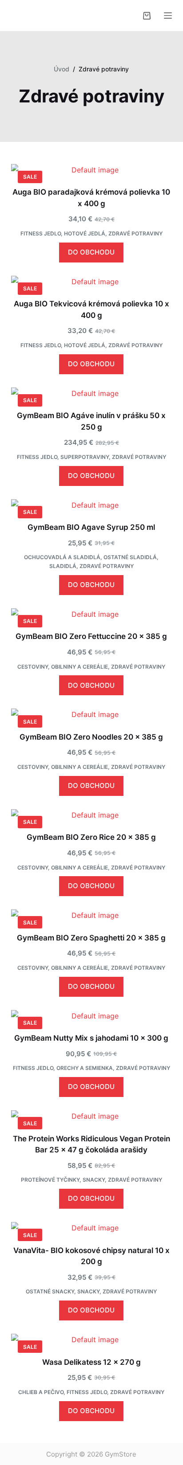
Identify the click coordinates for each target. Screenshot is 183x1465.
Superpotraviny (84, 457)
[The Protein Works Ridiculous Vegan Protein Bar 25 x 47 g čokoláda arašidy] (91, 1116)
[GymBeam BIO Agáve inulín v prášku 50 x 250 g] (91, 393)
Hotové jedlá (84, 233)
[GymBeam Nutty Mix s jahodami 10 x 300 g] (91, 1016)
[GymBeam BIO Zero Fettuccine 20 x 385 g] (91, 614)
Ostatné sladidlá (130, 557)
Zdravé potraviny (135, 233)
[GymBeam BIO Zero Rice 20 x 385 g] (91, 815)
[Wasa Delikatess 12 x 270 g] (91, 1339)
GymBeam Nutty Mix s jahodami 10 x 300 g (91, 1038)
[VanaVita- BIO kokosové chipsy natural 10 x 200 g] (91, 1228)
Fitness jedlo (40, 233)
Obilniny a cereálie (79, 666)
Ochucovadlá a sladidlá (62, 557)
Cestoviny (32, 666)
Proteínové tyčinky (50, 1179)
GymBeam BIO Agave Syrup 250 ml (91, 527)
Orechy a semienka (84, 1068)
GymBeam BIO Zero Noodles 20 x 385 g (91, 736)
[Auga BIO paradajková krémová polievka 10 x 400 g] (91, 170)
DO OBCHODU (91, 252)
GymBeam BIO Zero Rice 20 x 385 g (91, 837)
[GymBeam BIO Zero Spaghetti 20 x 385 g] (91, 915)
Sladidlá (62, 566)
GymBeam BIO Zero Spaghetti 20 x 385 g (91, 937)
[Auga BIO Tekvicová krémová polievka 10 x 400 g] (91, 281)
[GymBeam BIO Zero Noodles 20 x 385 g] (91, 714)
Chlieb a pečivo (41, 1392)
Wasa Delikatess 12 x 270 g (91, 1362)
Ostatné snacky (50, 1291)
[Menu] (168, 16)
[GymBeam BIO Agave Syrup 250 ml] (91, 505)
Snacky (94, 1179)
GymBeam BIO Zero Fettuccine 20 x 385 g (91, 636)
